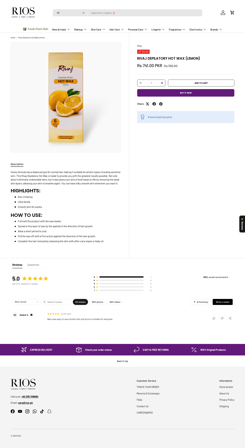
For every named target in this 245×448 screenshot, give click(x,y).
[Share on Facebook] (154, 104)
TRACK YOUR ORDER (148, 386)
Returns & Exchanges (148, 393)
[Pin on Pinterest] (161, 104)
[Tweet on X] (147, 104)
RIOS (19, 436)
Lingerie (156, 29)
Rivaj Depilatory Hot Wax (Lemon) (31, 37)
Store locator (226, 386)
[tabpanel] (66, 206)
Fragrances (175, 29)
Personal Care (135, 29)
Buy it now (186, 92)
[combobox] (127, 12)
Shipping (224, 406)
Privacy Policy (226, 399)
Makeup (78, 29)
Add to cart (201, 82)
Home (13, 37)
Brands (214, 29)
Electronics (196, 29)
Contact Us (142, 406)
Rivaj (139, 45)
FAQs (139, 399)
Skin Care (96, 29)
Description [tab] (17, 164)
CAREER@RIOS (145, 412)
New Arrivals (59, 29)
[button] (232, 12)
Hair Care (115, 29)
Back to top (122, 361)
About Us (224, 393)
